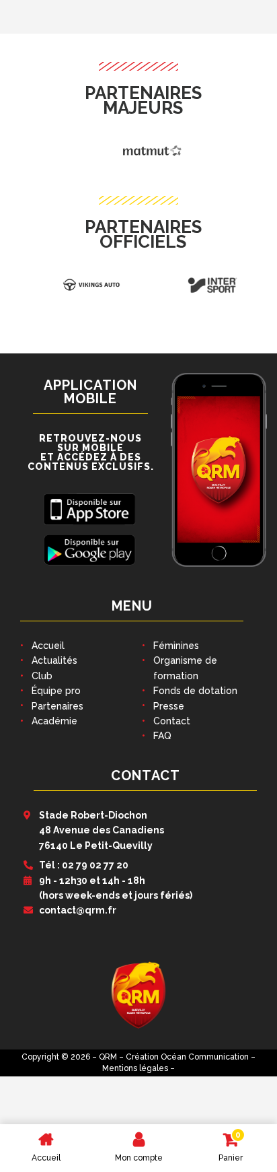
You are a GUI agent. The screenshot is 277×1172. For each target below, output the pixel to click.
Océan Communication (205, 1057)
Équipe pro (56, 690)
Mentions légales (135, 1068)
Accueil (48, 645)
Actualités (54, 660)
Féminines (176, 645)
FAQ (162, 735)
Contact (171, 721)
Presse (168, 706)
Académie (54, 721)
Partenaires (57, 706)
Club (42, 675)
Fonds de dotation (195, 690)
